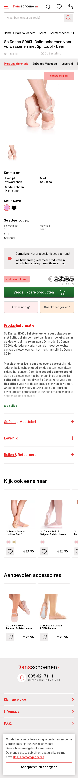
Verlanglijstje (59, 6)
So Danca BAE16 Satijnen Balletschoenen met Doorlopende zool (53, 533)
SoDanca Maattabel (45, 63)
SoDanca (46, 182)
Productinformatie (16, 63)
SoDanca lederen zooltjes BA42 (15, 533)
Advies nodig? (21, 307)
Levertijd (67, 63)
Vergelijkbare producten (33, 292)
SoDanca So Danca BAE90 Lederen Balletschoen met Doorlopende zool (51, 627)
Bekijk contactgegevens (28, 757)
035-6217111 (41, 676)
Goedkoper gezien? (57, 307)
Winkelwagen (70, 6)
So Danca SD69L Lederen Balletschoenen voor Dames (19, 627)
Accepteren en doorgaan (39, 767)
